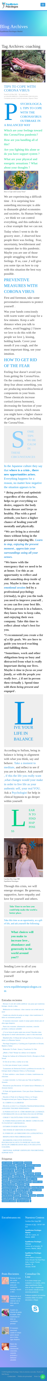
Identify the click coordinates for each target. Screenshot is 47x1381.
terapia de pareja (7, 1198)
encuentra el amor (8, 1171)
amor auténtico (18, 1163)
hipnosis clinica (7, 1176)
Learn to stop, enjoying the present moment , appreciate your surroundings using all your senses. (23, 548)
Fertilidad (20, 1173)
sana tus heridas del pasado (11, 1195)
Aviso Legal (38, 1376)
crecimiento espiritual (33, 1165)
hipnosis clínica (19, 1176)
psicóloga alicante (20, 1193)
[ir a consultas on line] (35, 1309)
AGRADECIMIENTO (11, 96)
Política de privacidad (25, 1376)
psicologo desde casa (9, 1190)
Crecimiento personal (9, 98)
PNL (27, 1184)
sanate (30, 1193)
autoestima (28, 1163)
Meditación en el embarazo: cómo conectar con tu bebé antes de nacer (15, 1300)
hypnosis (5, 1179)
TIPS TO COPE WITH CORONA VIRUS (20, 88)
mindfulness (6, 1182)
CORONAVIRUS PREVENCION (28, 96)
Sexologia (24, 1195)
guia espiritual (29, 1173)
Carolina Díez (24, 94)
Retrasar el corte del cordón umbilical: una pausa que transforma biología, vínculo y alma (15, 1285)
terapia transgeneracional (22, 1198)
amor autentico (7, 1163)
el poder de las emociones (25, 1168)
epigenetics (27, 1171)
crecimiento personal (9, 1168)
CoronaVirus (21, 1165)
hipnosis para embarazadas (33, 1176)
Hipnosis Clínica (33, 98)
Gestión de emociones (22, 98)
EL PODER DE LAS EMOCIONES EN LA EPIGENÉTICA (23, 1133)
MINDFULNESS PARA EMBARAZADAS (17, 1137)
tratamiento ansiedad (9, 1201)
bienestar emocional (8, 1165)
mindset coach (37, 1182)
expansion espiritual (8, 1173)
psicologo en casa (22, 1190)
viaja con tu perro (23, 1201)
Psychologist (20, 792)
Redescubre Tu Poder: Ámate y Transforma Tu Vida (20, 1049)
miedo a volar (32, 1179)
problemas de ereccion (9, 1187)
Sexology (40, 1195)
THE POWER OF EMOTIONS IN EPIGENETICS (19, 1130)
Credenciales (12, 1376)
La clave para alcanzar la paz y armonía (15, 1065)
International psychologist (17, 1179)
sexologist (32, 1195)
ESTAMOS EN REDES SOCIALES (15, 1126)
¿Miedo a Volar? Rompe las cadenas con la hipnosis (19, 1053)
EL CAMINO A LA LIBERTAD (13, 1103)
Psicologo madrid (35, 1190)
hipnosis (37, 1173)
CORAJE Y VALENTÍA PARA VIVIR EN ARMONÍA (20, 1117)
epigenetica (19, 1171)
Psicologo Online (7, 1193)
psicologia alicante (24, 1187)
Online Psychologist (8, 1184)
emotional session (15, 587)
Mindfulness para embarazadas (21, 1182)
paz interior (20, 1184)
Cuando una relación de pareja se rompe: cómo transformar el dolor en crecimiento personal (16, 1316)
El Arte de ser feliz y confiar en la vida (15, 1062)
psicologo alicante (37, 1187)
